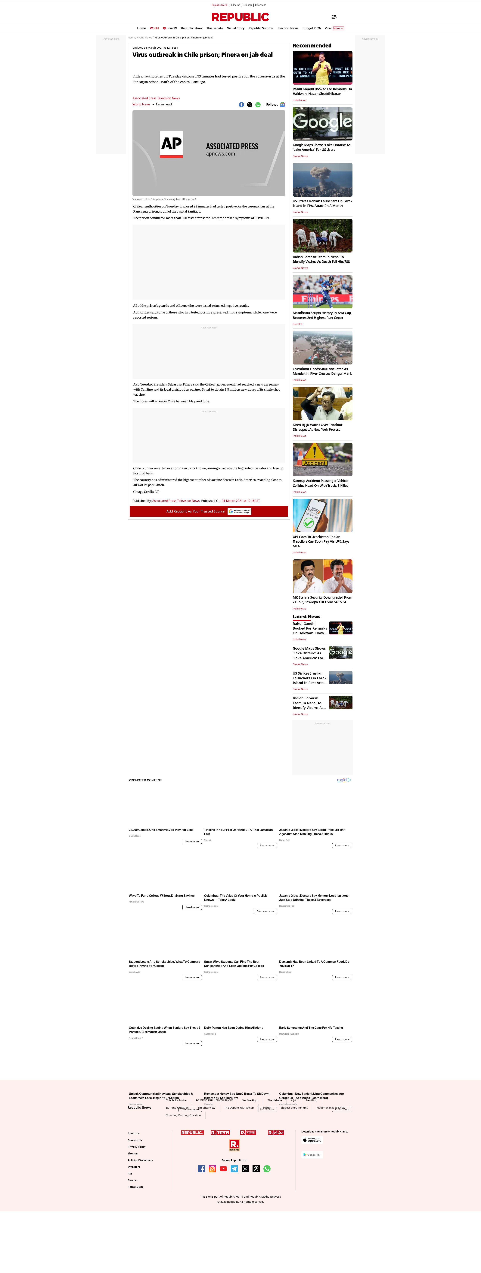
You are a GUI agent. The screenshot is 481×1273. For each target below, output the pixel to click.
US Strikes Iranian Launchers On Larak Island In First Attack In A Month (322, 203)
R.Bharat (235, 5)
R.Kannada (260, 5)
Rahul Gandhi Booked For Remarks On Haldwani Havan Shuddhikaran (322, 91)
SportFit (297, 324)
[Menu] (332, 16)
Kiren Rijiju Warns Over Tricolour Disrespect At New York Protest (317, 427)
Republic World (219, 5)
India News (299, 100)
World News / (145, 37)
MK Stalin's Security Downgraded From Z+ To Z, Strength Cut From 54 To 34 (322, 600)
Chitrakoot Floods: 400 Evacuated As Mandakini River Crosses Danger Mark (322, 371)
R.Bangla (247, 5)
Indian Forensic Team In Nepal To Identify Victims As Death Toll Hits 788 (321, 259)
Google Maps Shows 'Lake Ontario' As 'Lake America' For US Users (321, 147)
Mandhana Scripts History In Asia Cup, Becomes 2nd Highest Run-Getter (322, 315)
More (336, 28)
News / (132, 37)
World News (141, 104)
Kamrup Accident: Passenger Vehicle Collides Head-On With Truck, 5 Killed (320, 483)
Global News (300, 156)
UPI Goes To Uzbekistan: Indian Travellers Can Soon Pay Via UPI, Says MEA (321, 541)
